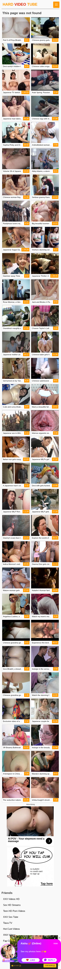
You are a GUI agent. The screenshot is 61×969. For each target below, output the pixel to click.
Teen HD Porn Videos (14, 911)
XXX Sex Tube (10, 917)
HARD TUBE (20, 4)
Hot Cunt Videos (11, 929)
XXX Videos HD (11, 899)
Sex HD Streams (12, 905)
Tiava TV (7, 923)
